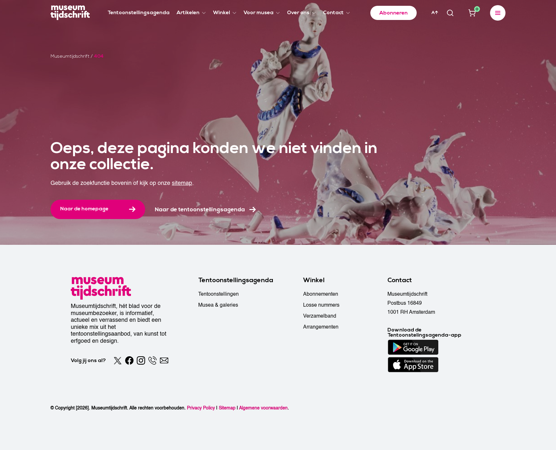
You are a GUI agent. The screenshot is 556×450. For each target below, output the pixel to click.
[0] (472, 13)
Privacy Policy (201, 408)
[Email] (164, 360)
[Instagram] (141, 360)
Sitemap (227, 408)
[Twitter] (118, 360)
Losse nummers (321, 305)
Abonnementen (320, 294)
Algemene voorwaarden (263, 408)
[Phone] (152, 360)
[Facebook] (129, 360)
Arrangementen (320, 327)
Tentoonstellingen (218, 294)
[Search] (450, 13)
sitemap (182, 183)
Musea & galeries (218, 305)
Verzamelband (319, 316)
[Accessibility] (435, 12)
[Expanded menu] (497, 13)
